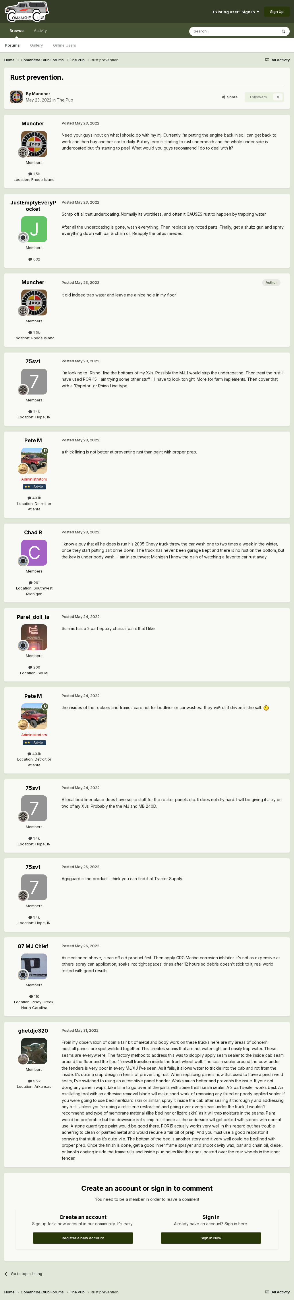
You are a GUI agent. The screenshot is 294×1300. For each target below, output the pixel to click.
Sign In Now (211, 1238)
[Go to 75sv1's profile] (34, 382)
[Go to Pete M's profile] (34, 461)
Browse (16, 30)
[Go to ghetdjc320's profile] (34, 1051)
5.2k (36, 1081)
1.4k (36, 411)
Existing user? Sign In (235, 11)
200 (36, 667)
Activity (40, 30)
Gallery (36, 45)
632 (36, 259)
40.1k (36, 497)
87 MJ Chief (33, 946)
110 (36, 996)
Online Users (64, 45)
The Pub (65, 99)
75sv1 (33, 361)
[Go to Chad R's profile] (34, 553)
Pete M (33, 440)
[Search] (283, 31)
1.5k (36, 173)
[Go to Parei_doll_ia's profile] (34, 637)
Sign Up (277, 11)
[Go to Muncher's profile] (16, 97)
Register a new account (83, 1238)
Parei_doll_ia (33, 617)
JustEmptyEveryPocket (33, 206)
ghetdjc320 (33, 1031)
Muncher (41, 93)
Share (231, 97)
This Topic (260, 31)
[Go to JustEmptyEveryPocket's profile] (34, 229)
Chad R (33, 532)
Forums (12, 45)
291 (36, 582)
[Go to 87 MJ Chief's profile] (34, 966)
